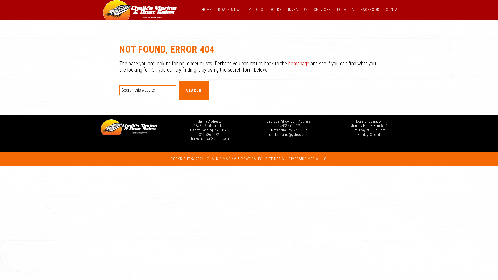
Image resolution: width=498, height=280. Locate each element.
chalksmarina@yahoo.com (209, 139)
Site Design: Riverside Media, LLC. (297, 159)
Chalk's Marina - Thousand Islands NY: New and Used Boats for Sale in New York (140, 10)
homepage (298, 63)
